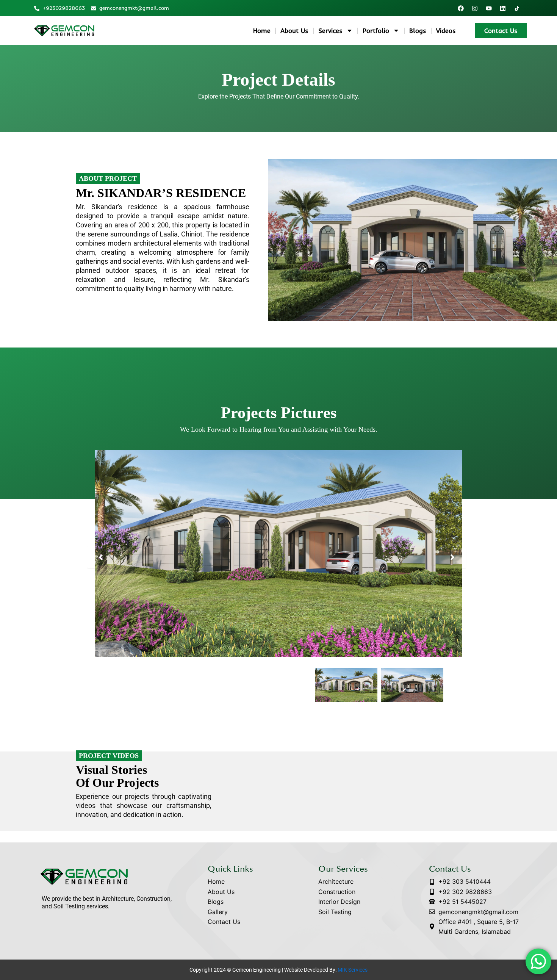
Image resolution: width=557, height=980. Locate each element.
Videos (446, 30)
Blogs (417, 30)
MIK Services (353, 970)
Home (262, 30)
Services (330, 30)
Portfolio (376, 30)
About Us (294, 30)
